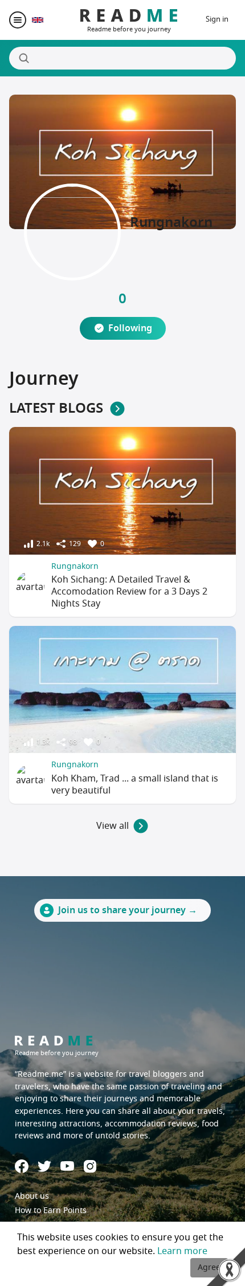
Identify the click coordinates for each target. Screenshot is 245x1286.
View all (112, 826)
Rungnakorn (75, 566)
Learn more (182, 1251)
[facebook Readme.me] (21, 1166)
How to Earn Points (51, 1210)
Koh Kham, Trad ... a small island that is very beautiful (134, 784)
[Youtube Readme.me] (67, 1166)
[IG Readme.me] (90, 1166)
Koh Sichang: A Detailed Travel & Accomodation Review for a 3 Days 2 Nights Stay (129, 592)
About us (32, 1196)
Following (130, 328)
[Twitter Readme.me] (44, 1166)
